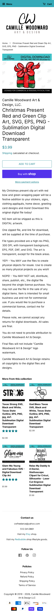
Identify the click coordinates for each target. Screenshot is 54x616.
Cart (49, 4)
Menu (9, 4)
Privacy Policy (27, 572)
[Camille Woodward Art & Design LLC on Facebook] (20, 555)
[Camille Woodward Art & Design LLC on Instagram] (34, 555)
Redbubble (20, 539)
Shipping (7, 153)
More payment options (27, 182)
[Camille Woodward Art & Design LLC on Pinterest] (27, 555)
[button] (10, 430)
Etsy (28, 534)
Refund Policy (27, 576)
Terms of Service (27, 585)
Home (5, 43)
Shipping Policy (27, 581)
